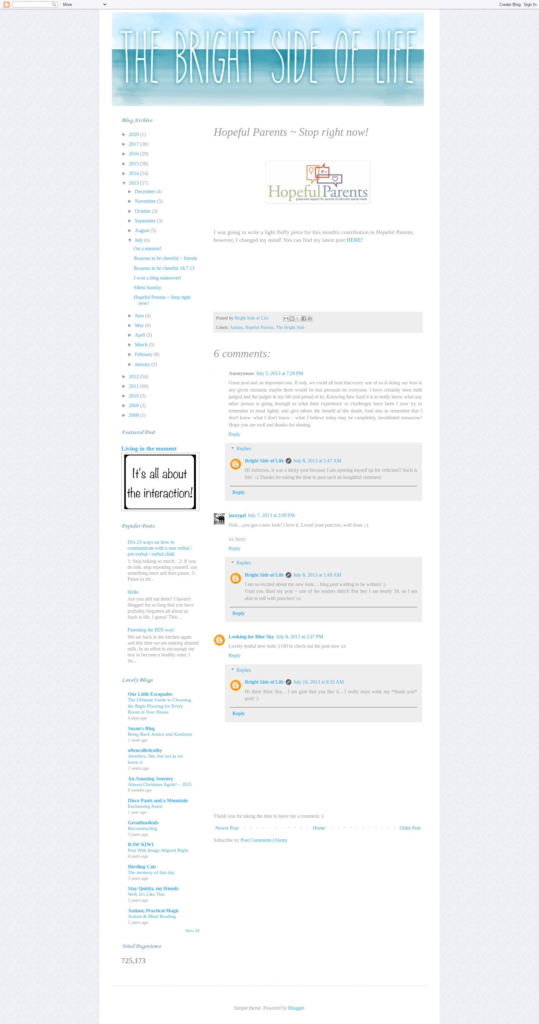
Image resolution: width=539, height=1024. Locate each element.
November (146, 201)
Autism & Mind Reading (152, 916)
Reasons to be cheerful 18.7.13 (164, 268)
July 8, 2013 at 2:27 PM (299, 636)
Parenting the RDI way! (151, 629)
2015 (134, 163)
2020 (134, 134)
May (140, 325)
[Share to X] (298, 318)
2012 (134, 376)
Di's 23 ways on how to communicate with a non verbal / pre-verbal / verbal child (160, 548)
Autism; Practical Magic (153, 910)
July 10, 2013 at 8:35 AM (318, 682)
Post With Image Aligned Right (158, 850)
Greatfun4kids (143, 822)
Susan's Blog (141, 728)
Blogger (296, 1008)
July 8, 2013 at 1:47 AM (317, 460)
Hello (133, 592)
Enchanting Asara (145, 806)
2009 (134, 405)
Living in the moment (149, 448)
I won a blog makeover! (157, 277)
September (146, 220)
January (143, 364)
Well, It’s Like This (146, 894)
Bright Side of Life (264, 460)
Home (319, 828)
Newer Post (226, 828)
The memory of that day (151, 872)
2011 (134, 386)
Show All (192, 931)
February (144, 354)
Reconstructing (142, 828)
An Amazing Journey (150, 778)
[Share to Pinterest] (310, 318)
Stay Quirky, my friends (153, 888)
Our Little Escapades (150, 694)
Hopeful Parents (259, 327)
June (140, 315)
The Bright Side (290, 327)
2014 (134, 173)
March (142, 344)
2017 (134, 144)
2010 (134, 395)
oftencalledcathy (145, 750)
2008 (134, 415)
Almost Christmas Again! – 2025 (160, 784)
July (139, 240)
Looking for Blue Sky (251, 636)
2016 (134, 153)
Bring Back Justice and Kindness (160, 734)
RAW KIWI (140, 844)
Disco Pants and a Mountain (158, 800)
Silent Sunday (147, 287)
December (145, 191)
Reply (234, 434)
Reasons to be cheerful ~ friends (165, 258)
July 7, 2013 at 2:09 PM (271, 515)
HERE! (355, 240)
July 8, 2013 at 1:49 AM (317, 575)
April (140, 335)
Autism (236, 327)
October (143, 211)
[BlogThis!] (292, 318)
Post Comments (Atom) (263, 840)
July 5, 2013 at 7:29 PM (279, 373)
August (142, 230)
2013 (134, 183)
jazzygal (237, 515)
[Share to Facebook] (304, 318)
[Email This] (286, 318)
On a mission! (147, 248)
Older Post (410, 828)
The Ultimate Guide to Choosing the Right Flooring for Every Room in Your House (159, 706)
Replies (243, 448)
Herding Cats (142, 866)
